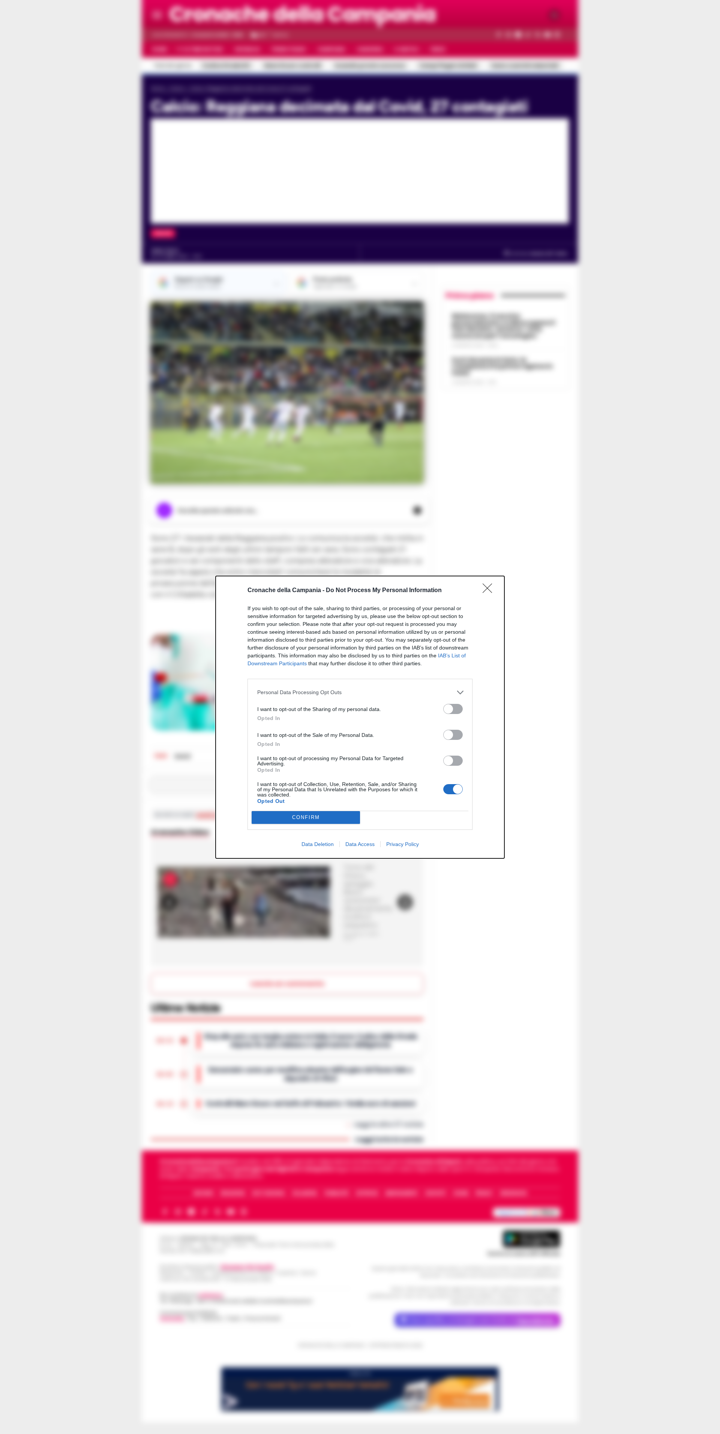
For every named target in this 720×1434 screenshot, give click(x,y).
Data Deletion (318, 844)
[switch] (453, 709)
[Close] (490, 591)
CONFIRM (306, 817)
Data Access (360, 844)
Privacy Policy (402, 844)
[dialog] (360, 717)
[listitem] (360, 692)
